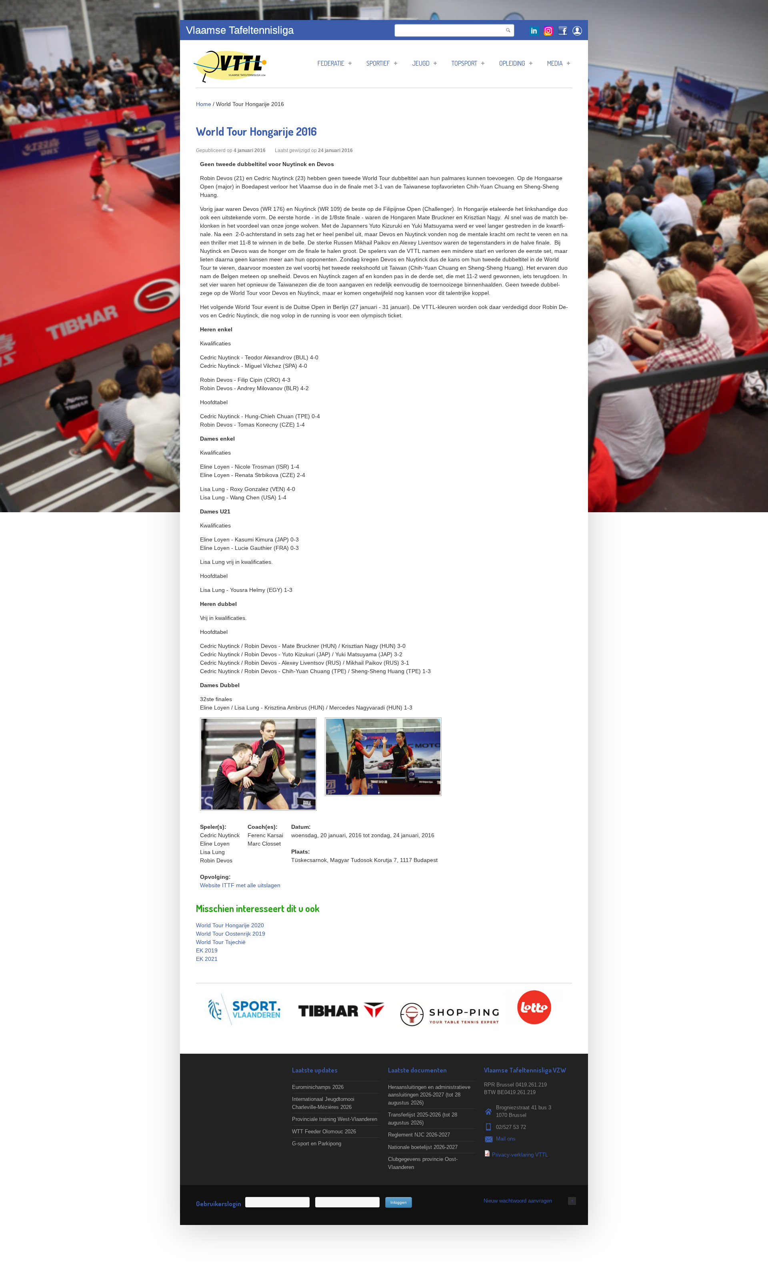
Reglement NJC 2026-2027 (419, 1135)
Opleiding (512, 63)
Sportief (378, 63)
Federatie (331, 63)
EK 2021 (207, 959)
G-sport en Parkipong (316, 1144)
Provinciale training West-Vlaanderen (334, 1119)
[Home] (230, 79)
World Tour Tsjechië (221, 942)
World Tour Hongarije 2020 (230, 925)
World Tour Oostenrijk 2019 (230, 933)
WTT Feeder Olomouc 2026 (324, 1132)
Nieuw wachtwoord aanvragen (518, 1201)
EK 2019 (207, 950)
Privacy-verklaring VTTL (520, 1155)
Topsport (464, 63)
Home (203, 104)
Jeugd (421, 63)
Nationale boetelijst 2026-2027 (423, 1147)
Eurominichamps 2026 (318, 1087)
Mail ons (506, 1139)
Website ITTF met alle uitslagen (240, 885)
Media (555, 63)
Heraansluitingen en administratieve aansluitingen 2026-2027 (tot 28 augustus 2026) (429, 1095)
